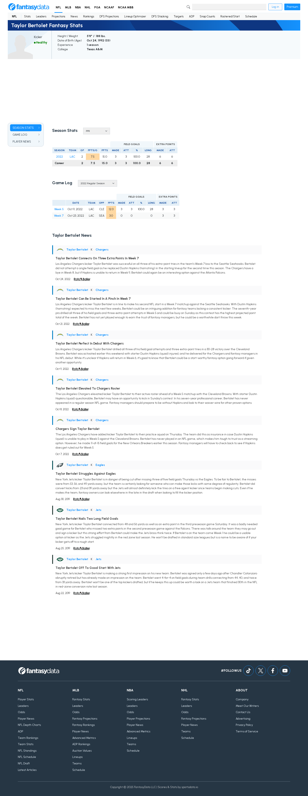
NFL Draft (24, 763)
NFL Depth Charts (29, 725)
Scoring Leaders (137, 699)
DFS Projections (109, 16)
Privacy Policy (244, 725)
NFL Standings (27, 750)
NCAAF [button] (109, 7)
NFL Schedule (27, 757)
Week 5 (59, 209)
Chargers (102, 249)
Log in (275, 6)
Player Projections (138, 718)
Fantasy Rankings (83, 725)
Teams (77, 763)
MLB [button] (68, 7)
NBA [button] (78, 7)
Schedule (251, 16)
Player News (26, 718)
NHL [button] (88, 7)
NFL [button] (58, 7)
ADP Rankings (81, 744)
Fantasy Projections (84, 718)
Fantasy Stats (81, 699)
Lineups (77, 757)
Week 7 (59, 215)
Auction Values (82, 750)
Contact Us (243, 712)
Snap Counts (207, 16)
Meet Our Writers (247, 706)
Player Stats (26, 699)
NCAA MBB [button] (125, 7)
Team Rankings (28, 738)
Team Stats (25, 744)
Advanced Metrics (84, 738)
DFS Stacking (159, 16)
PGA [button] (97, 7)
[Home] (29, 7)
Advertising (243, 718)
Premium (292, 6)
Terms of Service (247, 731)
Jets (98, 510)
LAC (72, 156)
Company (242, 699)
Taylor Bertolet (77, 249)
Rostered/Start (230, 16)
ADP (191, 16)
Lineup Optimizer (135, 16)
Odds (21, 712)
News (74, 16)
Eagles (100, 465)
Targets (179, 16)
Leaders (41, 16)
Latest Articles (27, 770)
